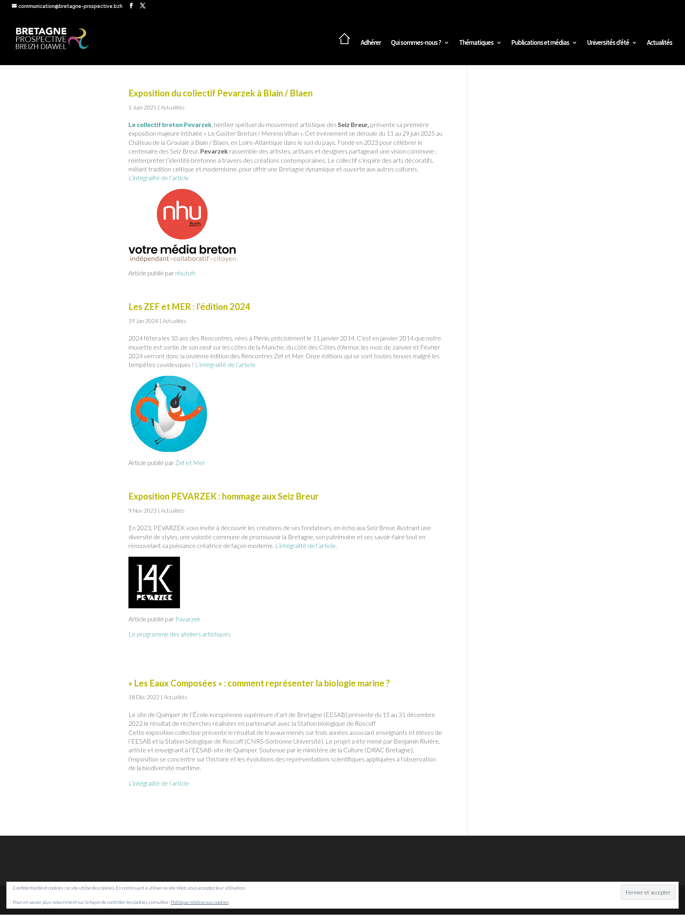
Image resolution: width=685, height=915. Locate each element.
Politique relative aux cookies (200, 902)
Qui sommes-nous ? (416, 43)
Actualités (659, 43)
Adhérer (371, 43)
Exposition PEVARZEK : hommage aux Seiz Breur (223, 496)
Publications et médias (540, 43)
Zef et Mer (189, 462)
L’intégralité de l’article (158, 177)
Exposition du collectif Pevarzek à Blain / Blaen (220, 93)
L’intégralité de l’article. (306, 545)
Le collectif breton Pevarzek (170, 124)
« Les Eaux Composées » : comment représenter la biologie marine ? (259, 683)
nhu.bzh (185, 273)
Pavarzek (188, 619)
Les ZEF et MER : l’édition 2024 (189, 306)
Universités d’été (608, 43)
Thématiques (476, 43)
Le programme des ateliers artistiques (179, 634)
